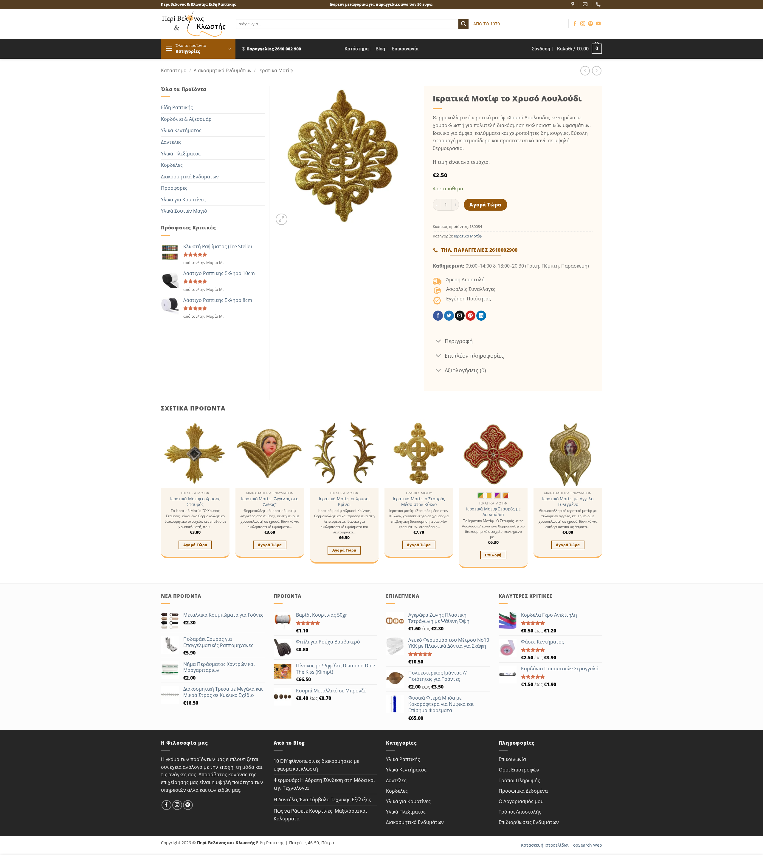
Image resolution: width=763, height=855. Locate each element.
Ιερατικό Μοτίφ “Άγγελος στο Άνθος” (269, 501)
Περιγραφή (459, 341)
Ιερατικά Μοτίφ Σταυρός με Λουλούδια (493, 511)
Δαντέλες (171, 142)
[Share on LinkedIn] (481, 316)
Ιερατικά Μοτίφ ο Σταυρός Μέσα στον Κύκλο (419, 501)
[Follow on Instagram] (582, 24)
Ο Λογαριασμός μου (521, 801)
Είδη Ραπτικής (177, 107)
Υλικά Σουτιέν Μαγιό (184, 211)
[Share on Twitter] (449, 316)
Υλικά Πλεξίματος (181, 153)
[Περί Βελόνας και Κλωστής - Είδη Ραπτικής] (194, 24)
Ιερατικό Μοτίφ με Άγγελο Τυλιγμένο (567, 501)
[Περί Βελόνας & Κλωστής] (573, 4)
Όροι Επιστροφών (519, 769)
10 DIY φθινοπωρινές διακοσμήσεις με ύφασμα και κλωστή (316, 765)
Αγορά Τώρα (485, 204)
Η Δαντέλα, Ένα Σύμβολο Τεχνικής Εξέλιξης (322, 799)
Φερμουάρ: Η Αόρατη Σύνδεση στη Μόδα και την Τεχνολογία (324, 784)
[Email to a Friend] (460, 316)
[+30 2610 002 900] (599, 4)
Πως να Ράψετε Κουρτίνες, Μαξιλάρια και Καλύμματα (320, 815)
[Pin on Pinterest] (470, 316)
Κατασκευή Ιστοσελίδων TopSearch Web (561, 845)
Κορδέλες (172, 165)
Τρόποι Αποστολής (520, 811)
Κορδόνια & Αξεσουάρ (186, 119)
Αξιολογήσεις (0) (465, 370)
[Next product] (585, 70)
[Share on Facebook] (438, 316)
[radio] (481, 496)
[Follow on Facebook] (575, 24)
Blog (380, 49)
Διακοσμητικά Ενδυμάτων (223, 70)
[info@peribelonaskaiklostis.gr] (586, 4)
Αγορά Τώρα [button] (195, 545)
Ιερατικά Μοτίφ (275, 70)
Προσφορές (174, 188)
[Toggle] (438, 341)
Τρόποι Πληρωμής (519, 780)
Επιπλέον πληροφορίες (474, 355)
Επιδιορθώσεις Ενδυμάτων (529, 822)
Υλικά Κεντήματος (181, 130)
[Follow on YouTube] (598, 24)
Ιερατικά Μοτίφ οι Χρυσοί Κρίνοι (344, 501)
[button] (198, 49)
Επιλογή (493, 555)
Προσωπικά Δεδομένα (523, 791)
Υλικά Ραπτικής (403, 759)
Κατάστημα (357, 49)
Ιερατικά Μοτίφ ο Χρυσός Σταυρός (195, 501)
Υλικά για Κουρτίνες (183, 199)
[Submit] (463, 24)
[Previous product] (596, 70)
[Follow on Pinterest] (590, 24)
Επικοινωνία (405, 49)
